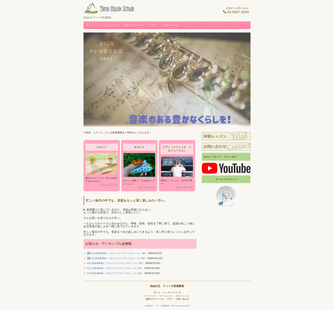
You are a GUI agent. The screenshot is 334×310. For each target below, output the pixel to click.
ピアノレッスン (151, 296)
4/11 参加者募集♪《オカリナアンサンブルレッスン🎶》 (115, 268)
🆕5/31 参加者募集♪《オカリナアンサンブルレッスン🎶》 (117, 258)
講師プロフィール (134, 25)
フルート (101, 147)
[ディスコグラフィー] (226, 196)
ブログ (153, 25)
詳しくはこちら (109, 185)
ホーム (90, 25)
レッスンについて (109, 25)
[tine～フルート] (226, 168)
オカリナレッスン (182, 296)
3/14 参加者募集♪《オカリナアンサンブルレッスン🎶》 (115, 273)
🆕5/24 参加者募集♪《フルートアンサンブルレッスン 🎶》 (117, 253)
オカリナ (139, 147)
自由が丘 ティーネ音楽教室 (167, 285)
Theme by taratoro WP (180, 306)
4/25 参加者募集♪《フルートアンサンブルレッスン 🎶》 (115, 263)
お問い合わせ (170, 25)
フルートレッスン (166, 296)
